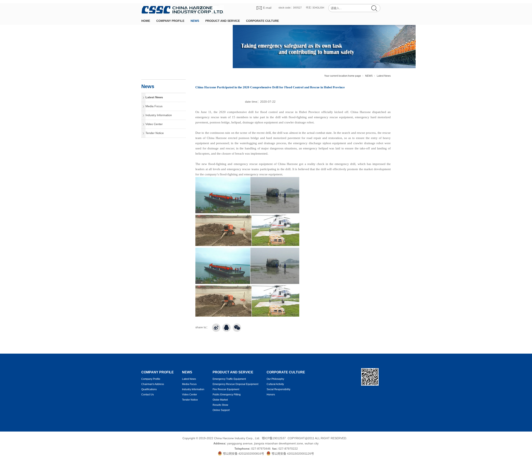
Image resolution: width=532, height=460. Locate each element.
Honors (271, 394)
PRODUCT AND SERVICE (222, 20)
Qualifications (149, 389)
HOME (145, 20)
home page (354, 75)
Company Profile (150, 379)
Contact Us (147, 394)
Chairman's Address (152, 384)
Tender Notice (154, 133)
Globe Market (220, 399)
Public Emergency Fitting (227, 394)
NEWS (195, 20)
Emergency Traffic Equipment (229, 379)
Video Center (154, 124)
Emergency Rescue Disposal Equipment (235, 384)
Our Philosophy (275, 379)
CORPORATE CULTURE (262, 20)
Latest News (384, 75)
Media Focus (154, 106)
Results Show (220, 404)
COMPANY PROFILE (170, 20)
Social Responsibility (278, 389)
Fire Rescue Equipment (226, 389)
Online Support (221, 410)
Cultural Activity (275, 384)
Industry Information (158, 115)
